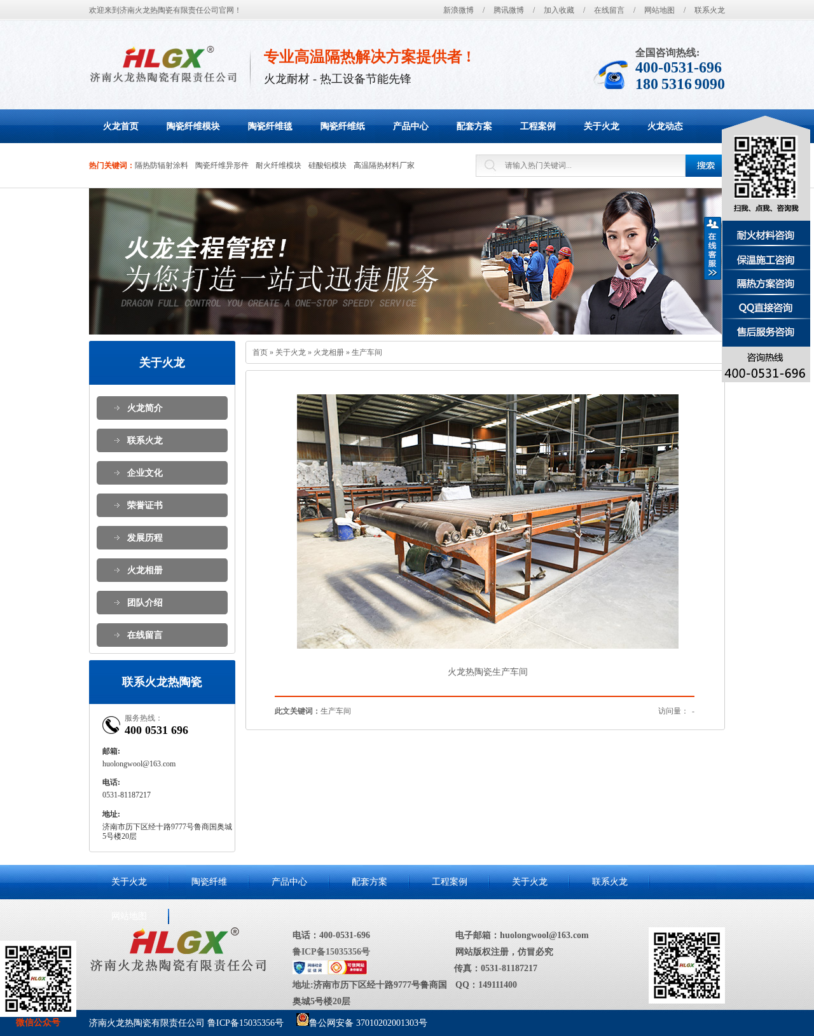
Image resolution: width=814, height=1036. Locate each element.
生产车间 (367, 352)
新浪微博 (458, 10)
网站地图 (659, 10)
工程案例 (449, 882)
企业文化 (145, 473)
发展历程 (145, 537)
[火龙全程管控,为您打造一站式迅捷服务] (407, 261)
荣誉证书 (145, 505)
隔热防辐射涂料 (161, 165)
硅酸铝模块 (327, 165)
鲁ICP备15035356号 (331, 952)
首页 (260, 352)
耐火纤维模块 (278, 165)
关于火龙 (290, 352)
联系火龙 (709, 10)
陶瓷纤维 (209, 882)
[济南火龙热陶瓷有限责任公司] (163, 64)
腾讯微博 (508, 10)
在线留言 (609, 10)
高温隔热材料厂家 (384, 165)
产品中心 (289, 882)
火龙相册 (145, 570)
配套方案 (369, 882)
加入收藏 (559, 10)
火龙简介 (145, 408)
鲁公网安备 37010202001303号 (368, 1023)
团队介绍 (145, 602)
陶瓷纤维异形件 (222, 165)
